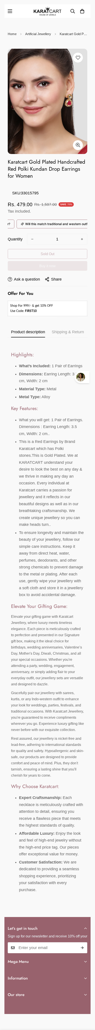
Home (12, 34)
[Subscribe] (82, 947)
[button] (82, 11)
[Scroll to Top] (87, 1006)
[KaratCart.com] (47, 11)
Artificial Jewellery (38, 34)
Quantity (15, 239)
